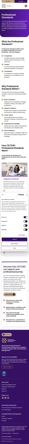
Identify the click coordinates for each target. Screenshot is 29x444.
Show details (22, 235)
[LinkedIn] (8, 398)
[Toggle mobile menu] (25, 5)
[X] (5, 398)
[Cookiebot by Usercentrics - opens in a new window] (18, 195)
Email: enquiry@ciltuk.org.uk (9, 384)
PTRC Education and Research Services (12, 407)
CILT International (6, 409)
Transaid (4, 420)
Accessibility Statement (6, 436)
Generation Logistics (7, 418)
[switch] (25, 221)
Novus (3, 416)
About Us (4, 391)
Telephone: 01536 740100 (8, 386)
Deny (14, 248)
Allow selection (14, 243)
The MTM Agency (9, 441)
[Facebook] (3, 398)
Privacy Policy (16, 433)
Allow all (14, 239)
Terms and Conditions (6, 433)
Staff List (4, 389)
